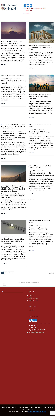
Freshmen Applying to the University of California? (38, 229)
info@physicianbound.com (36, 332)
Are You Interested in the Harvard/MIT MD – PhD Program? (13, 44)
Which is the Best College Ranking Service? (13, 82)
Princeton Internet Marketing (37, 411)
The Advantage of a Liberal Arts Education (40, 48)
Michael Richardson (16, 41)
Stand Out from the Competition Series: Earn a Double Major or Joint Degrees (12, 241)
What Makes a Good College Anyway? (39, 98)
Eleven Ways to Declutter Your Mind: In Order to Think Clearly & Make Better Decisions (13, 189)
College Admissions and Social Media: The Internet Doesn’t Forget (41, 174)
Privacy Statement (33, 298)
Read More (4, 64)
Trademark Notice (33, 300)
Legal (30, 297)
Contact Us (27, 13)
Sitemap (31, 295)
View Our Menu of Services (28, 282)
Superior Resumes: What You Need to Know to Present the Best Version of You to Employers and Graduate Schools (13, 137)
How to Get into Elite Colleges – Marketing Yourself (40, 133)
